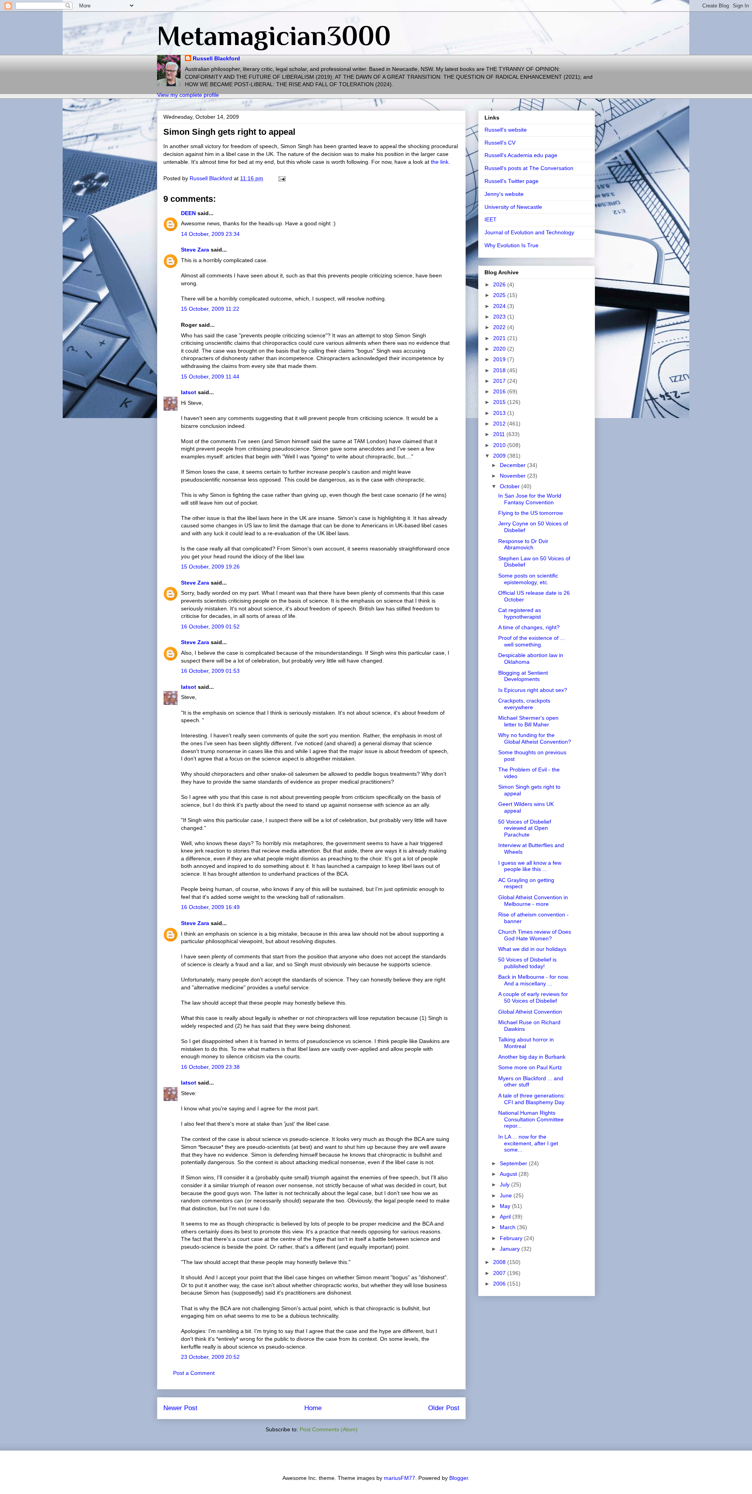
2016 (500, 391)
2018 (500, 370)
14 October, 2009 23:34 (210, 234)
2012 (500, 423)
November (513, 476)
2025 (500, 295)
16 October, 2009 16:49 (210, 907)
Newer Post (180, 1408)
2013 (500, 413)
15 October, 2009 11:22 (210, 309)
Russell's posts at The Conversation (528, 168)
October (510, 486)
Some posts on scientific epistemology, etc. (528, 578)
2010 (500, 445)
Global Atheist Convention (530, 1012)
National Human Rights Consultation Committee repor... (531, 1119)
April (506, 1216)
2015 (500, 402)
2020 (500, 349)
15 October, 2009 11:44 (210, 376)
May (506, 1206)
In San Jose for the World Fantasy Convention (529, 499)
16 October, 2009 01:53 (210, 671)
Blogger (458, 1478)
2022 (500, 327)
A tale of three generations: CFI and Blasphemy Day (531, 1098)
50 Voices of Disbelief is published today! (527, 962)
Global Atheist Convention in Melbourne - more (533, 900)
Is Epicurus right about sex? (532, 690)
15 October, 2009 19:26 (210, 566)
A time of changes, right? (529, 627)
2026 (500, 284)
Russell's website (505, 130)
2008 (500, 1262)
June (506, 1195)
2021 (500, 338)
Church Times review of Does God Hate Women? (534, 935)
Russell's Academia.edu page (520, 155)
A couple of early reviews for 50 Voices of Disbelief (533, 997)
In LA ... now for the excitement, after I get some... (528, 1143)
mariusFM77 (399, 1478)
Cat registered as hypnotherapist (519, 613)
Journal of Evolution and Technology (529, 232)
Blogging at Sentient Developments (523, 676)
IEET (490, 219)
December (513, 465)
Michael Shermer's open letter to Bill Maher (528, 721)
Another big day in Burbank (532, 1057)
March (508, 1227)
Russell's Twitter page (511, 181)
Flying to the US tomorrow (530, 513)
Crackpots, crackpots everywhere (524, 703)
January (510, 1249)
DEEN (188, 213)
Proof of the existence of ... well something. (531, 641)
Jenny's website (504, 194)
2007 (500, 1273)
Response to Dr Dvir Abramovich (523, 544)
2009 (500, 456)
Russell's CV (499, 142)
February (512, 1238)
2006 (500, 1283)
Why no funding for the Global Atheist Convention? (534, 738)
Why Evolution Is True (511, 245)
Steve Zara (195, 249)
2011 (499, 434)
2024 (500, 306)
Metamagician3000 (274, 35)
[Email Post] (281, 178)
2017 (500, 381)
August (509, 1174)
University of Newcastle (513, 207)
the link (439, 162)
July (505, 1184)
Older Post (443, 1408)
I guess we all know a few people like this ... (529, 866)
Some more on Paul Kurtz (530, 1067)
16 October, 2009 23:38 (210, 1067)
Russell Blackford (216, 58)
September (514, 1163)
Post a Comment (194, 1373)
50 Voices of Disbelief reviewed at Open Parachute (524, 828)
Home (313, 1408)
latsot (188, 392)
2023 (500, 316)
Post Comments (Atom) (329, 1429)
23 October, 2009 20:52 (210, 1357)
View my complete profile (188, 95)
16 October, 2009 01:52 (210, 626)
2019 (500, 359)
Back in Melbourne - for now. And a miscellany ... (533, 980)
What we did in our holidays (532, 949)
